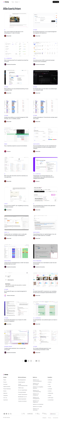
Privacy (49, 417)
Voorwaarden (55, 417)
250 (36, 360)
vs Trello (49, 386)
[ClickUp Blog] (6, 2)
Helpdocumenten (6, 386)
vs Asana (49, 382)
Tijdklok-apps (21, 387)
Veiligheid (44, 417)
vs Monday (50, 379)
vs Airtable (50, 388)
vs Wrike (49, 395)
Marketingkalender (22, 379)
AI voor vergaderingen (22, 390)
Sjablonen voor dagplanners (36, 401)
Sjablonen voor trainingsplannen (36, 398)
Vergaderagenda (21, 382)
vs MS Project (50, 397)
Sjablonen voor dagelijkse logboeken (38, 387)
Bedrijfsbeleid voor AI (22, 396)
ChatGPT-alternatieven (22, 394)
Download (5, 384)
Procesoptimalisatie (22, 392)
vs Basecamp (50, 393)
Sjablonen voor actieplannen (36, 394)
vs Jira (49, 384)
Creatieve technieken (22, 401)
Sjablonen (5, 393)
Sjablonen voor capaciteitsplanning (37, 391)
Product (5, 382)
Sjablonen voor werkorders (36, 409)
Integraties (5, 395)
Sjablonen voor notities (37, 406)
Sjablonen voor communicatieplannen (37, 380)
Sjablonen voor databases (38, 404)
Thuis (13, 1)
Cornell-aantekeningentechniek (22, 385)
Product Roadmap (7, 388)
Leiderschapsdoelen (22, 398)
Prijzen (4, 379)
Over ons (5, 397)
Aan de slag (55, 1)
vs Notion (49, 390)
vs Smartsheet (50, 399)
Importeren (5, 399)
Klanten (4, 390)
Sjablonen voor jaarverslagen (36, 384)
